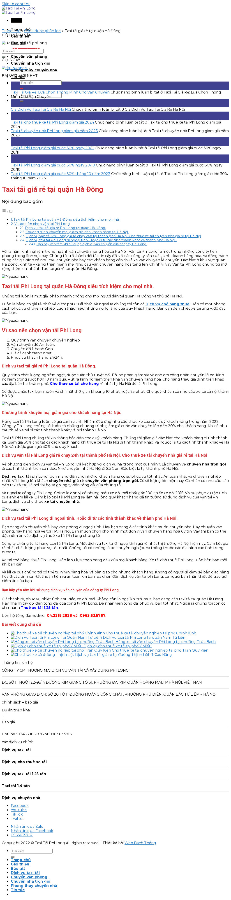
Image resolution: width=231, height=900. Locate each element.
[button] (7, 211)
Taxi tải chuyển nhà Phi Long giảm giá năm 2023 (54, 131)
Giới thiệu (20, 864)
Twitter (17, 818)
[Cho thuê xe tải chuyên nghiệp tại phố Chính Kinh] (58, 633)
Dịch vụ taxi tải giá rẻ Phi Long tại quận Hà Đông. (65, 228)
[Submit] (21, 88)
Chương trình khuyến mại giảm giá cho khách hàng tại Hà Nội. (77, 232)
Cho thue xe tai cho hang (74, 383)
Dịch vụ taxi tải (25, 873)
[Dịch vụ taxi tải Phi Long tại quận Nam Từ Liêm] (57, 637)
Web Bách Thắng (140, 843)
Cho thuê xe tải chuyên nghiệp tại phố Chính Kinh (151, 633)
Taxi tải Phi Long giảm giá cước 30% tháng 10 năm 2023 (60, 174)
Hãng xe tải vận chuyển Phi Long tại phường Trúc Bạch (166, 642)
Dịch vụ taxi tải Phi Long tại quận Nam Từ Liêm (145, 637)
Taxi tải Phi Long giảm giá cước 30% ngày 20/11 (52, 148)
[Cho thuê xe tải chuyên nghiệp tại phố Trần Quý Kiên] (61, 650)
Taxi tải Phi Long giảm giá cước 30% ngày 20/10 (53, 165)
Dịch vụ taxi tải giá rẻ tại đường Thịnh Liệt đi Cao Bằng (123, 654)
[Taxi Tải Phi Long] (19, 10)
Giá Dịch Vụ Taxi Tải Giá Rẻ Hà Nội (41, 109)
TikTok (17, 814)
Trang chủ (11, 31)
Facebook (20, 806)
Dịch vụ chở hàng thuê (167, 304)
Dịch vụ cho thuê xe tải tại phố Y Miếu (117, 646)
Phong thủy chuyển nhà (34, 70)
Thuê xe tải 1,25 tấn (39, 607)
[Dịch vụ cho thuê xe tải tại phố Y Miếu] (47, 646)
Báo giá (18, 868)
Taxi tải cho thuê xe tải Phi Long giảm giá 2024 (52, 122)
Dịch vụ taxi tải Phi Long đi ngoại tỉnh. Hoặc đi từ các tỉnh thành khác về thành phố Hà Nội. (101, 240)
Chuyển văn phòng (29, 56)
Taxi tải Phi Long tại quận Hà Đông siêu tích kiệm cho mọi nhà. (67, 219)
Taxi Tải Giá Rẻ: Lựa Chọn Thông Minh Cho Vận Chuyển (60, 92)
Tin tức (18, 890)
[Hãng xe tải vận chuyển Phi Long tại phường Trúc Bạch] (63, 642)
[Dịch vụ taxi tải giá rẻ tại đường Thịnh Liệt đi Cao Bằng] (43, 654)
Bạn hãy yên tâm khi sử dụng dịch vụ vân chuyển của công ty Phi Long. (92, 244)
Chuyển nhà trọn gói (30, 63)
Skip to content (16, 4)
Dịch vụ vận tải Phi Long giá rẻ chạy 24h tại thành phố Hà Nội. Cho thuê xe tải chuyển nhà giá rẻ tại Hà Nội (113, 236)
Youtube (19, 810)
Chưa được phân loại (42, 31)
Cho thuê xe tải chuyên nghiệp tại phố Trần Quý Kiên (160, 650)
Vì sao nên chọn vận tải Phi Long (42, 224)
